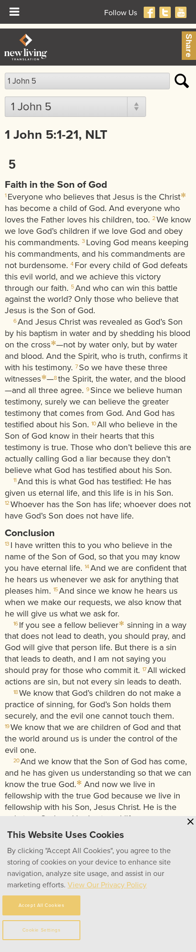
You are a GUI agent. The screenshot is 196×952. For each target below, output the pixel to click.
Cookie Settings (41, 930)
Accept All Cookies (42, 905)
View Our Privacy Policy (107, 885)
